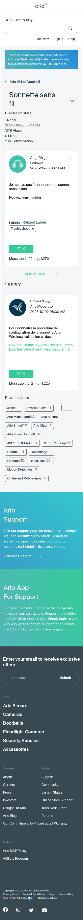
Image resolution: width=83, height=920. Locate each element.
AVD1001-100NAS (19, 443)
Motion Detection (19, 469)
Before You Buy (54, 443)
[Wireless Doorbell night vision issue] (50, 274)
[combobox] (41, 28)
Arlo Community (19, 20)
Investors (9, 800)
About (7, 777)
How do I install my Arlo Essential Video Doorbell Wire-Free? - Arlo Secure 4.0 (41, 347)
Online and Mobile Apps (24, 478)
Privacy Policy (11, 894)
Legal (52, 894)
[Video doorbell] (57, 274)
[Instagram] (18, 910)
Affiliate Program (15, 858)
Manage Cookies (47, 898)
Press (7, 792)
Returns (47, 816)
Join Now (42, 39)
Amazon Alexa (36, 408)
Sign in (58, 39)
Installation (39, 460)
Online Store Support (57, 800)
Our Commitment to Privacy (23, 823)
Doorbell (13, 452)
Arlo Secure (49, 416)
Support (47, 777)
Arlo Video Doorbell (25, 82)
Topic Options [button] (72, 102)
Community (50, 785)
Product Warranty (54, 823)
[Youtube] (44, 910)
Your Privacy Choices (15, 898)
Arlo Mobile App (18, 416)
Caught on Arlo (14, 808)
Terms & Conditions (34, 894)
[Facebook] (5, 909)
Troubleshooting (22, 228)
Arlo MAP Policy (14, 851)
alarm (11, 408)
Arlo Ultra (40, 425)
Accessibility (66, 894)
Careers (9, 785)
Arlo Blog (10, 816)
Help (71, 39)
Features (13, 460)
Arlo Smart (14, 425)
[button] (70, 158)
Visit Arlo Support (17, 556)
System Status (52, 792)
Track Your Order (54, 808)
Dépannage (39, 452)
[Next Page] (70, 408)
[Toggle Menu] (77, 5)
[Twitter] (31, 910)
